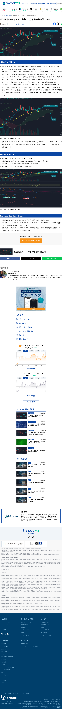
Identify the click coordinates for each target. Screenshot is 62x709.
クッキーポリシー (17, 693)
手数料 (3, 654)
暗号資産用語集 (53, 3)
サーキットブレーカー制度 (7, 667)
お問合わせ (4, 683)
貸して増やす (44, 632)
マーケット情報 (33, 3)
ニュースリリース (5, 624)
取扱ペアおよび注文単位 (7, 657)
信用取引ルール (5, 662)
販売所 (42, 627)
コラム (47, 3)
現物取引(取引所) (45, 622)
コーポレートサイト (6, 622)
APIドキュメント (5, 675)
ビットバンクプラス (26, 622)
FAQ (2, 672)
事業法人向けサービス (46, 635)
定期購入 (3, 664)
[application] (31, 359)
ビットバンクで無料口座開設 (31, 240)
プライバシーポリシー (6, 693)
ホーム (23, 3)
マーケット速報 (41, 3)
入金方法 (3, 649)
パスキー (3, 677)
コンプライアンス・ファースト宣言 (29, 646)
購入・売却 (4, 651)
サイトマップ (26, 693)
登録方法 (3, 644)
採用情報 (3, 630)
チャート (27, 3)
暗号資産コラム (24, 627)
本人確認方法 (4, 646)
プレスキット (4, 627)
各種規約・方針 (24, 644)
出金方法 (3, 659)
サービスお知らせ (5, 670)
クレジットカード (45, 630)
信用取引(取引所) (45, 624)
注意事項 (3, 680)
